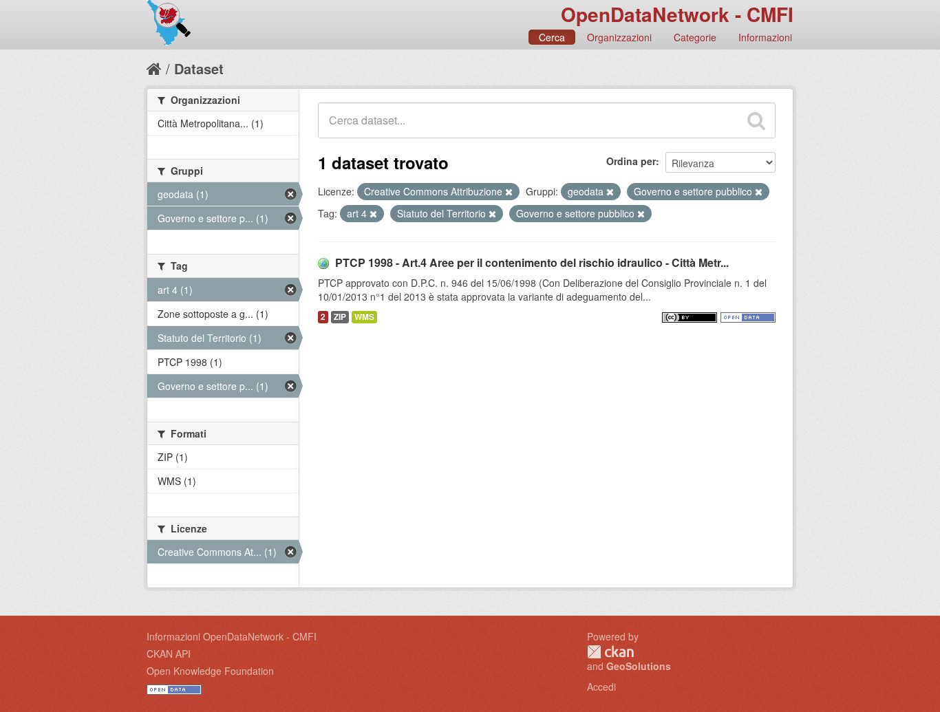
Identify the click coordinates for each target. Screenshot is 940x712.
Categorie (695, 37)
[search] (756, 120)
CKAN (610, 652)
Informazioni (765, 37)
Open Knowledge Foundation (210, 671)
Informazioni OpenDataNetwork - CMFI (232, 636)
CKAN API (169, 653)
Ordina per (631, 161)
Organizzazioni (619, 37)
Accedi (601, 686)
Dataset (199, 68)
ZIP (340, 317)
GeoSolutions (638, 666)
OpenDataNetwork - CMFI (677, 14)
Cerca (552, 37)
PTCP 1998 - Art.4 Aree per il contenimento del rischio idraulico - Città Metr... (532, 262)
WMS (364, 317)
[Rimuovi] (509, 191)
